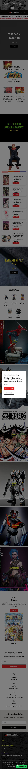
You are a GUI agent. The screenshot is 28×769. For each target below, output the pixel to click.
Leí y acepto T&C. (9, 388)
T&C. (7, 384)
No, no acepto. (9, 392)
